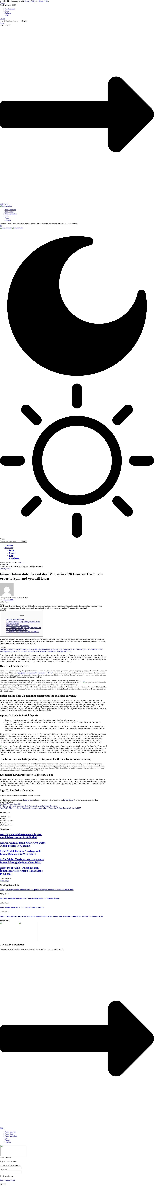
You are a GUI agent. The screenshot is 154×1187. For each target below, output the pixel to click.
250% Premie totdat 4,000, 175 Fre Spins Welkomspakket (22, 907)
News (7, 11)
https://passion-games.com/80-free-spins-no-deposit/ (35, 673)
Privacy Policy (30, 1)
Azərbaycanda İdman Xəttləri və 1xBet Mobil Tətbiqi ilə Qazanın (22, 844)
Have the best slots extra (15, 620)
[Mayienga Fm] (11, 228)
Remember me (7, 1176)
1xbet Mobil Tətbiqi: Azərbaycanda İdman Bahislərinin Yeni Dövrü (20, 853)
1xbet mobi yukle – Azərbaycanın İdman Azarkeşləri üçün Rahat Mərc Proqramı (21, 870)
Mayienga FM (8, 600)
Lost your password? (7, 1180)
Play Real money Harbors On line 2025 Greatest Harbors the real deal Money (29, 898)
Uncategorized (10, 9)
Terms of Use (43, 1)
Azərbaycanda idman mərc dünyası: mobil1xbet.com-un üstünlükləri (21, 836)
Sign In (21, 562)
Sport (6, 15)
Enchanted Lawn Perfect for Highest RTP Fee (22, 632)
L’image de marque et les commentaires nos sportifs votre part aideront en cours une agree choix (37, 890)
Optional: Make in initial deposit (17, 626)
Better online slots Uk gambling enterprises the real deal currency (40, 649)
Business (8, 13)
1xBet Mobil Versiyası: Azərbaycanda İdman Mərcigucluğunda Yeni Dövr (22, 861)
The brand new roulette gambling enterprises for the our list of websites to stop (23, 629)
